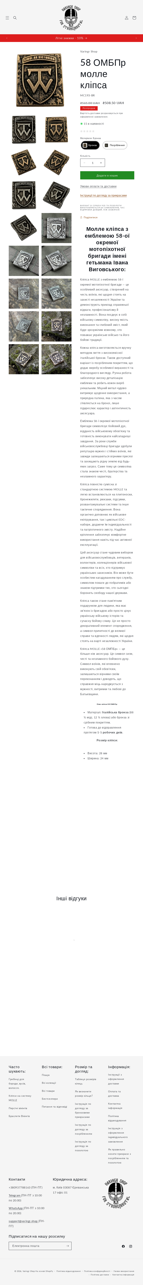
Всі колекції (49, 1082)
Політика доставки (100, 1274)
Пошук (46, 1074)
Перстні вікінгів (18, 1108)
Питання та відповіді (54, 1106)
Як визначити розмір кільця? (84, 1093)
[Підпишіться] (67, 1246)
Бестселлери (50, 1098)
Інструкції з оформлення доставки (116, 1079)
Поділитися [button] (91, 217)
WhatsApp (16, 1208)
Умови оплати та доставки (98, 186)
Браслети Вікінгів (19, 1115)
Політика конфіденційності (97, 1271)
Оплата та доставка (114, 1093)
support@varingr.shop (24, 1221)
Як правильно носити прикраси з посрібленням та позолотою (119, 1156)
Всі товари (48, 1090)
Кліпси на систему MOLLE (20, 1098)
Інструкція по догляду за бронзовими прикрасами (83, 1110)
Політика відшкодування (117, 1118)
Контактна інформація (115, 1105)
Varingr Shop (29, 1271)
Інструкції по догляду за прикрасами (103, 195)
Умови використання (124, 1271)
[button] (7, 18)
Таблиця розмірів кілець (85, 1081)
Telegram (15, 1195)
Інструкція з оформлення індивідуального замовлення (118, 1135)
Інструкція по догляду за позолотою (83, 1146)
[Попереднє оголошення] (7, 38)
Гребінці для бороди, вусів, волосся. (17, 1083)
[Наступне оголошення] (136, 38)
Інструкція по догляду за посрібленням (83, 1129)
